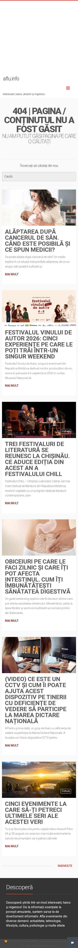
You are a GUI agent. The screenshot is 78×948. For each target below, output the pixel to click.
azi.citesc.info (28, 945)
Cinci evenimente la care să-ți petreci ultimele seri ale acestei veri (36, 812)
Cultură (66, 319)
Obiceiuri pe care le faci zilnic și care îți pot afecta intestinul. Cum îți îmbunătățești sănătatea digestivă (37, 576)
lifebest (35, 941)
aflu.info (12, 941)
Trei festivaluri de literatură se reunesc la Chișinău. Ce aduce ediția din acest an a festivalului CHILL (37, 458)
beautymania (44, 945)
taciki (55, 945)
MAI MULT (12, 274)
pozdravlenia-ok (57, 941)
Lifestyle (65, 666)
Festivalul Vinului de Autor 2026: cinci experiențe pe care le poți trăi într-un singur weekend (39, 344)
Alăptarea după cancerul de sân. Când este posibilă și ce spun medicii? (37, 240)
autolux (44, 941)
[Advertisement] (39, 40)
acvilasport (24, 941)
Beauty (66, 219)
